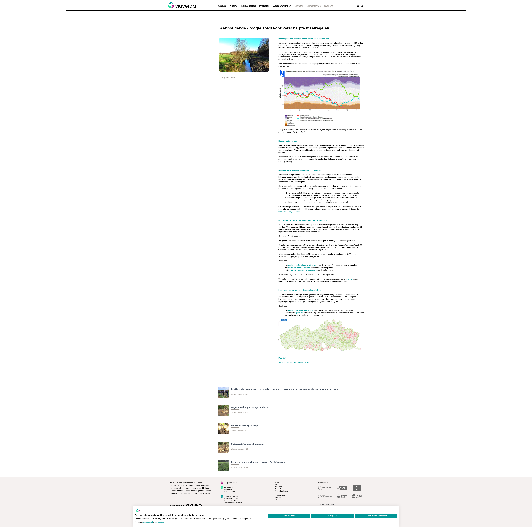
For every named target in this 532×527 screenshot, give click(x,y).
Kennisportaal (248, 6)
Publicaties (279, 489)
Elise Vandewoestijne (301, 362)
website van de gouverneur (289, 211)
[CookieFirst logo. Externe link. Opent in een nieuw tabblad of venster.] (138, 510)
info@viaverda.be (230, 483)
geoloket (299, 313)
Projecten (264, 6)
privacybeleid (160, 522)
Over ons (328, 6)
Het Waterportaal (285, 362)
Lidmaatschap (314, 6)
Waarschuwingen (282, 6)
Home (277, 482)
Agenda (222, 6)
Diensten (299, 6)
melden (349, 279)
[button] (362, 6)
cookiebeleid (148, 522)
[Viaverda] (182, 5)
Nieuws (234, 6)
